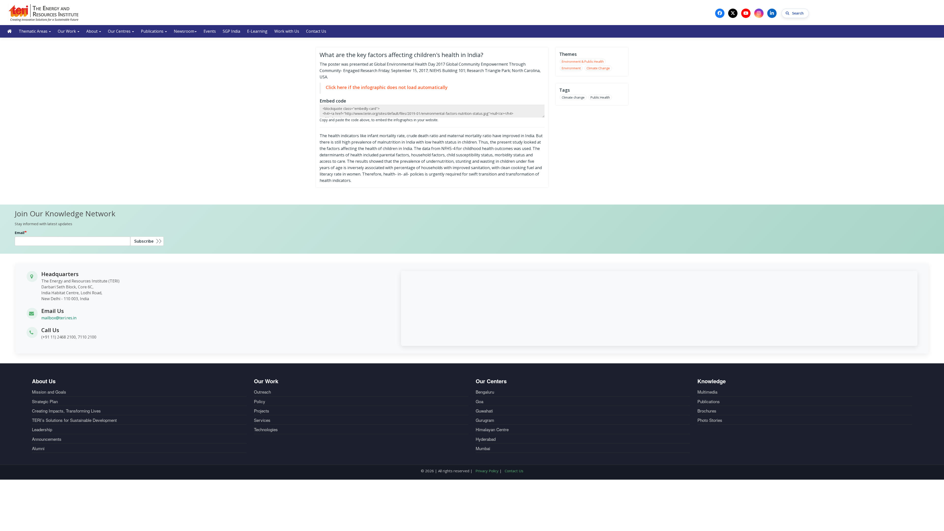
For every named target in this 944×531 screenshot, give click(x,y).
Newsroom (184, 31)
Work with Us (286, 31)
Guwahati (484, 411)
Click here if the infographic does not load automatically (387, 87)
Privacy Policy (487, 470)
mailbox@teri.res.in (58, 318)
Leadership (42, 429)
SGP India (231, 31)
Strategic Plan (45, 401)
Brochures (706, 411)
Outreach (262, 392)
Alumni (38, 448)
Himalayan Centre (492, 429)
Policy (259, 401)
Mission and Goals (49, 392)
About (92, 31)
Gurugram (485, 420)
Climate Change (598, 68)
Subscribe (144, 241)
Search (798, 13)
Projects (261, 411)
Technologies (266, 429)
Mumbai (483, 448)
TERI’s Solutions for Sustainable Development (74, 420)
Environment (571, 68)
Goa (479, 401)
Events (210, 31)
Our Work (67, 31)
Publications (152, 31)
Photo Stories (709, 420)
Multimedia (707, 392)
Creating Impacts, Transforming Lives (66, 411)
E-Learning (257, 31)
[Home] (44, 12)
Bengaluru (485, 392)
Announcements (46, 439)
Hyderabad (486, 439)
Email (19, 232)
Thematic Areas (33, 31)
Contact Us (316, 31)
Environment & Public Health (583, 61)
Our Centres (120, 31)
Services (262, 420)
